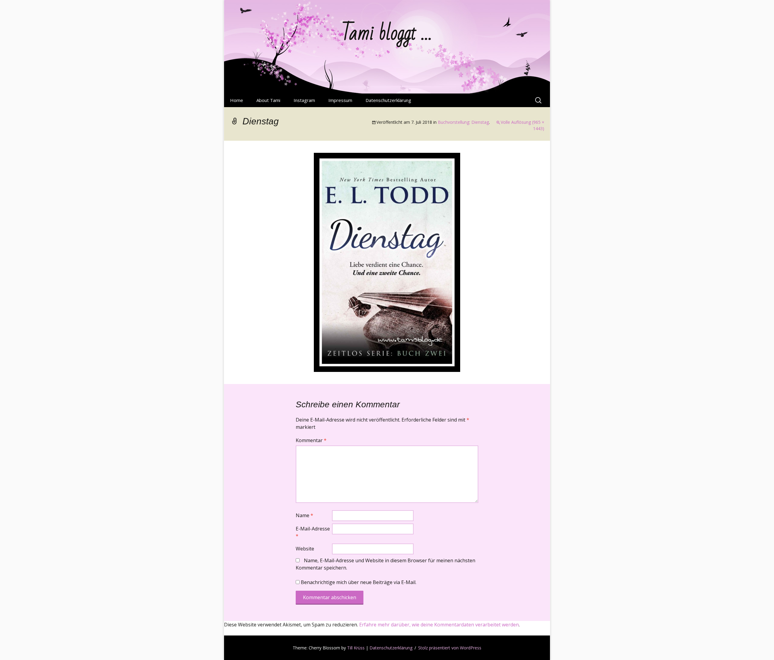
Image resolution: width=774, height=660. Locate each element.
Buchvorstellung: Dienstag (463, 122)
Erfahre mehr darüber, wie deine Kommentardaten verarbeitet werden (439, 624)
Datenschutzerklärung (388, 100)
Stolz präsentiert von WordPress (449, 648)
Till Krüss (356, 648)
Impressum (340, 100)
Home (236, 100)
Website (305, 548)
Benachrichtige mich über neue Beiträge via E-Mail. (358, 582)
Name (304, 515)
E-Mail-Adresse (313, 532)
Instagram (304, 100)
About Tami (268, 100)
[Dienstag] (387, 261)
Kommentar (311, 440)
